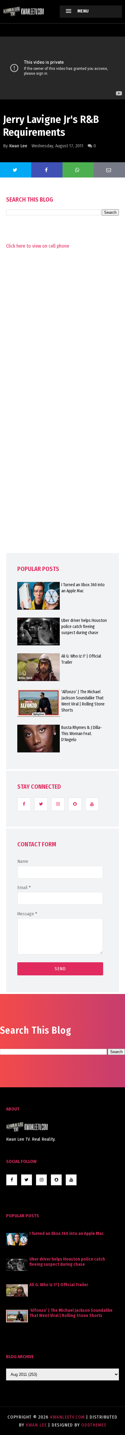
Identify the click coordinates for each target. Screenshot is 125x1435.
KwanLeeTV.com (68, 1417)
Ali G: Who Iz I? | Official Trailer (81, 659)
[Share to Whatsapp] (78, 170)
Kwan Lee (18, 146)
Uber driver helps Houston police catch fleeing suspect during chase (84, 626)
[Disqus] (62, 414)
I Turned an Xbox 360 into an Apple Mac (83, 588)
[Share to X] (15, 170)
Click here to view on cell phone (37, 246)
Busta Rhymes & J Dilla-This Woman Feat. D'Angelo (81, 733)
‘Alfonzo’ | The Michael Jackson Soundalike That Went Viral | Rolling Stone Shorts (83, 701)
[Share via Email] (109, 170)
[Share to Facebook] (46, 170)
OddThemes (93, 1425)
